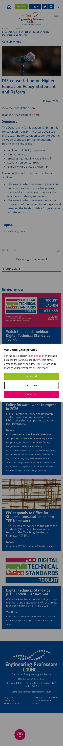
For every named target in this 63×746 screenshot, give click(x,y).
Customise (31, 385)
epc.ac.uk (39, 355)
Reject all (31, 394)
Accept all (31, 376)
